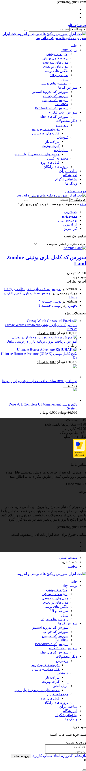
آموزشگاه (70, 175)
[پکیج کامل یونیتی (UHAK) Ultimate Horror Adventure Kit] (47, 349)
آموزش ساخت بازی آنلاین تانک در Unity (32, 289)
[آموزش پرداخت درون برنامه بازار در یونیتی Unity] (44, 337)
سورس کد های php (54, 116)
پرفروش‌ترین (67, 220)
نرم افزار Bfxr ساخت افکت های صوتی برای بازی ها (39, 381)
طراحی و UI (59, 75)
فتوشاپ (62, 137)
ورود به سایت (21, 756)
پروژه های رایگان (55, 167)
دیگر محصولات (66, 121)
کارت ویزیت (51, 146)
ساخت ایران (68, 171)
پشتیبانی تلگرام (66, 179)
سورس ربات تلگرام (63, 112)
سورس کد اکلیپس (55, 100)
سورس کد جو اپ (55, 96)
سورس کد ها (67, 87)
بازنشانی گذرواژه (73, 756)
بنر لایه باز (52, 141)
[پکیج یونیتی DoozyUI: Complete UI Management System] (70, 400)
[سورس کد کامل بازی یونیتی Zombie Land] (75, 248)
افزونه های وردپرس (45, 129)
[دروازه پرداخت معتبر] (79, 456)
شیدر (64, 79)
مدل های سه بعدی (54, 62)
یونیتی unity (69, 50)
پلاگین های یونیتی (56, 71)
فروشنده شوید (75, 191)
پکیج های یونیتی (57, 54)
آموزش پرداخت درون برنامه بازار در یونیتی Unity (41, 341)
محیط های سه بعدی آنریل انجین (37, 154)
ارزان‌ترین (70, 224)
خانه (74, 46)
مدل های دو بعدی (55, 66)
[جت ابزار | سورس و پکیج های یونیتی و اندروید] (51, 195)
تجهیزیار (71, 305)
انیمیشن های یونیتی (54, 83)
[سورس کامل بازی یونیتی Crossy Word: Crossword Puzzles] (52, 321)
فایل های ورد (50, 162)
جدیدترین (70, 212)
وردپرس (62, 125)
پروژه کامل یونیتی (55, 58)
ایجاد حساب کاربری (45, 756)
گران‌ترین (70, 228)
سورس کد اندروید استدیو (50, 92)
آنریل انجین (60, 150)
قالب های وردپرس (46, 133)
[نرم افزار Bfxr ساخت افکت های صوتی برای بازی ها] (70, 377)
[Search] (26, 30)
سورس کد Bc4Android (51, 108)
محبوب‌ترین (68, 216)
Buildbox (61, 104)
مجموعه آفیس (57, 158)
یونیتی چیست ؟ (50, 301)
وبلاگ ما (71, 183)
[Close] (84, 770)
